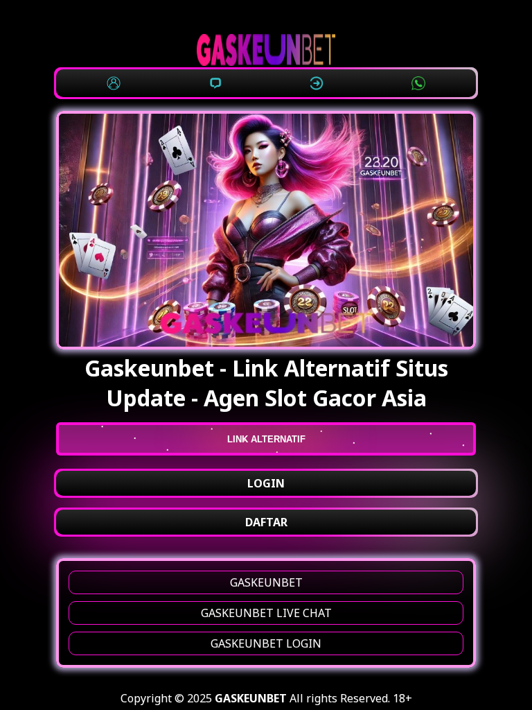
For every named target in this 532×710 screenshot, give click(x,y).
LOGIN (266, 483)
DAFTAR (266, 522)
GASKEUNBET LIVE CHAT (266, 613)
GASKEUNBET (266, 582)
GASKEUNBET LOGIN (266, 643)
